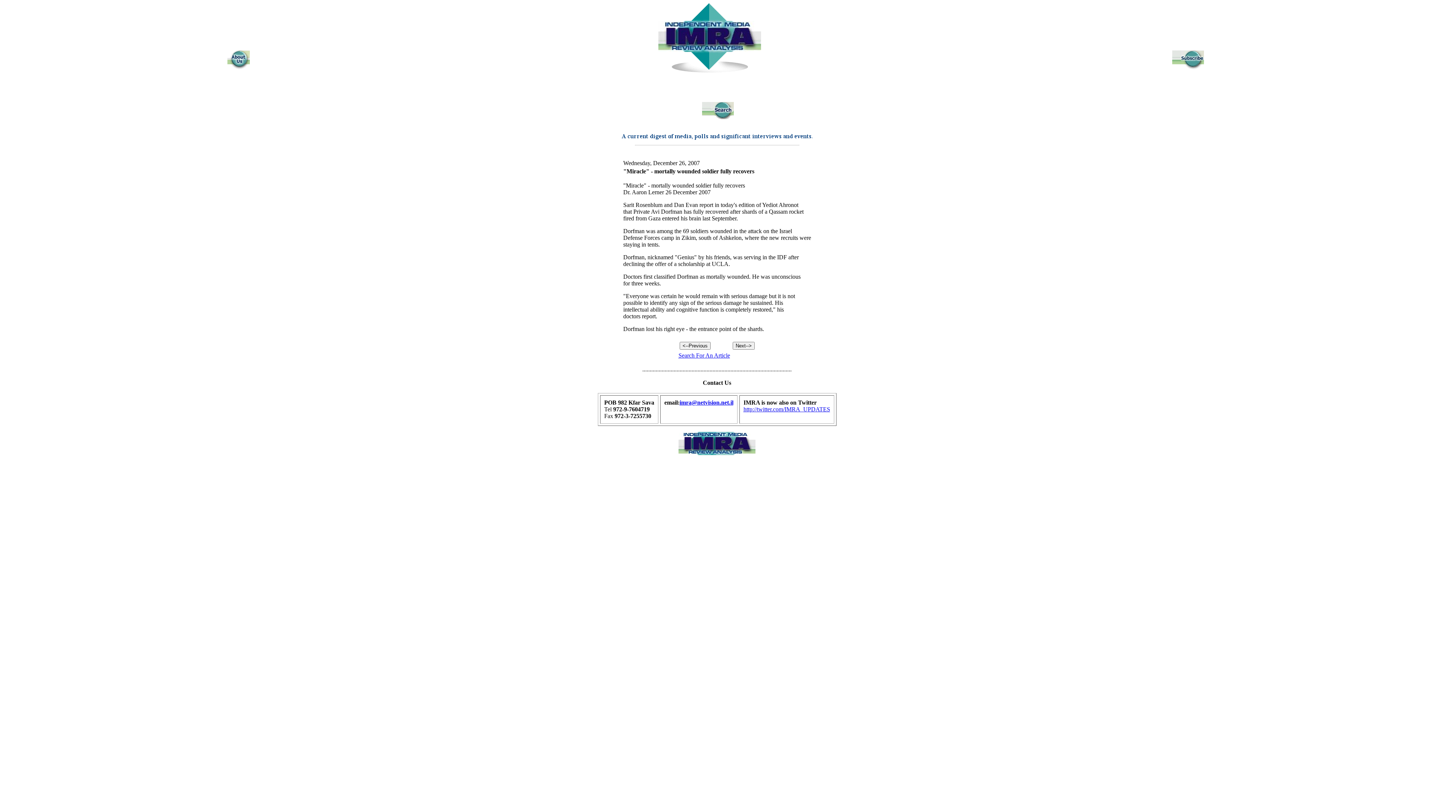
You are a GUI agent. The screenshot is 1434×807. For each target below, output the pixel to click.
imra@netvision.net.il (706, 402)
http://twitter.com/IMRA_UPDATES (787, 409)
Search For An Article (704, 355)
